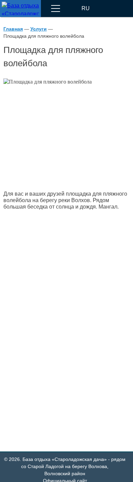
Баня (32, 312)
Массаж (35, 335)
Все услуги (24, 424)
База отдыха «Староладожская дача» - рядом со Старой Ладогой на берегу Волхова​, (73, 466)
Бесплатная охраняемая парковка (69, 378)
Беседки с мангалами (53, 356)
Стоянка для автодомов (56, 400)
